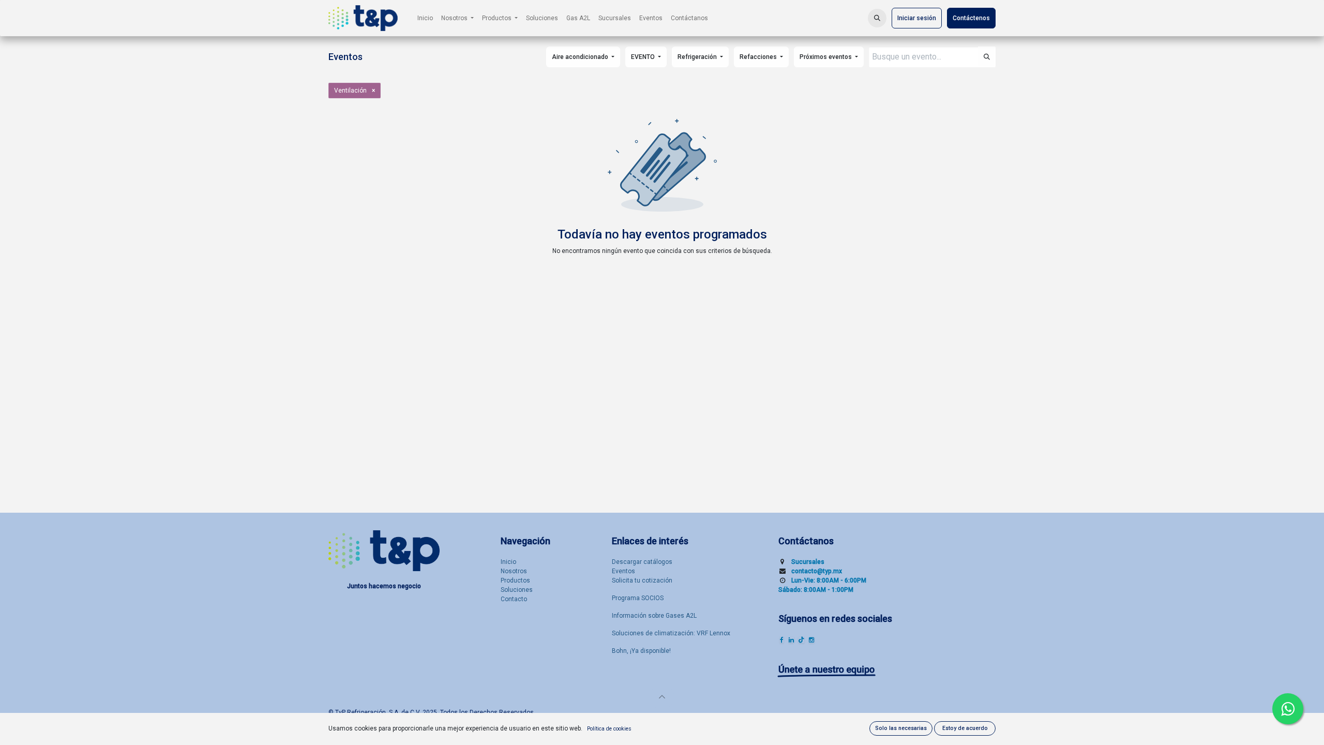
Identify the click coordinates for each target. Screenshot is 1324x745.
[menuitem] (425, 18)
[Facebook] (782, 640)
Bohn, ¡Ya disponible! (641, 650)
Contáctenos (971, 18)
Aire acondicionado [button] (581, 57)
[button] (877, 18)
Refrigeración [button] (698, 57)
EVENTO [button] (643, 57)
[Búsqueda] (987, 57)
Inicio (508, 561)
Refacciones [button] (759, 57)
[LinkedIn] (791, 640)
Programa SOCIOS (638, 598)
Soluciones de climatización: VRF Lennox (671, 633)
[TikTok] (801, 640)
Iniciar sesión (916, 18)
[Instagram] (811, 640)
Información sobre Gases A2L (654, 615)
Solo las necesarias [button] (901, 728)
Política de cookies (609, 728)
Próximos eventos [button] (826, 57)
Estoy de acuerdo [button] (965, 728)
